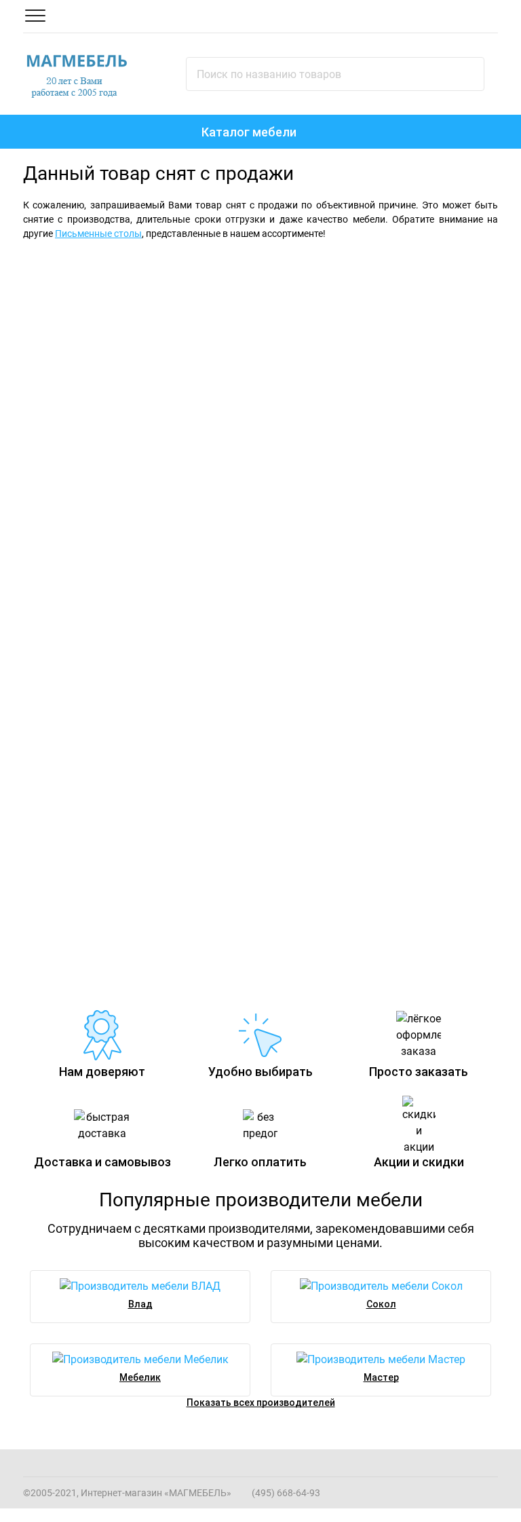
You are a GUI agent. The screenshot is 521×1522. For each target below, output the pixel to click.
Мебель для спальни (120, 274)
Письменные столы (98, 233)
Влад (140, 1304)
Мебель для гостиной (372, 274)
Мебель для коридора (91, 786)
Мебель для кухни (322, 535)
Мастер (381, 1377)
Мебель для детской (85, 535)
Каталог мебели (248, 132)
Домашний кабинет (326, 786)
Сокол (381, 1304)
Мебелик (140, 1377)
